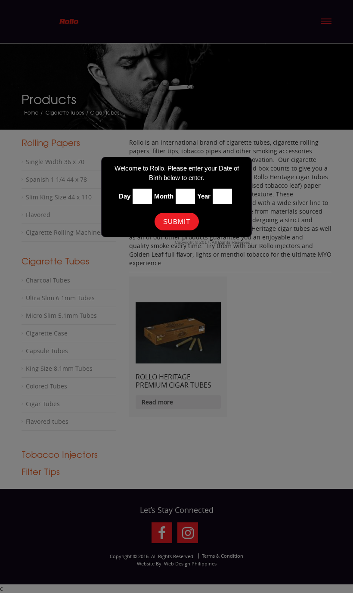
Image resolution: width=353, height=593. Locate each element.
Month (163, 196)
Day (124, 196)
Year (204, 196)
